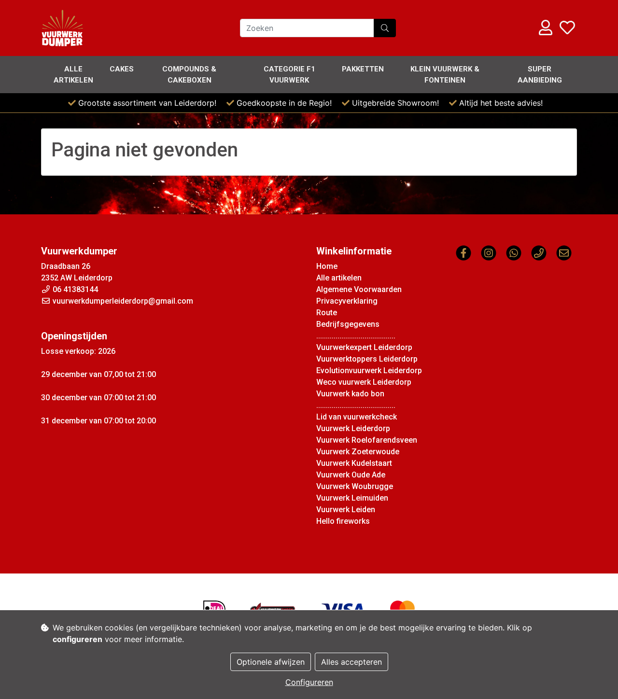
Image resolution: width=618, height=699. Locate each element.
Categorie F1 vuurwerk (289, 74)
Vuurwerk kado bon (350, 393)
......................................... (355, 335)
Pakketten (363, 69)
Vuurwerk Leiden (345, 509)
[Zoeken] (385, 28)
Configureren (309, 682)
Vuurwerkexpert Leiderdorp (364, 347)
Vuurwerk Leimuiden (352, 498)
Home (326, 266)
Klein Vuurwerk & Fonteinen (444, 74)
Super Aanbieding (540, 74)
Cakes (122, 69)
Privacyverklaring (347, 301)
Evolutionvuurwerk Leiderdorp (369, 370)
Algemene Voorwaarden (359, 289)
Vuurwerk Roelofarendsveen (366, 440)
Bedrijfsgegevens (347, 324)
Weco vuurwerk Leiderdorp (363, 382)
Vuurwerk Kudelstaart (354, 463)
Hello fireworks (343, 521)
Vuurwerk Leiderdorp (353, 428)
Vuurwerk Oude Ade (350, 474)
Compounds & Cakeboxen (189, 74)
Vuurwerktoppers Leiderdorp (367, 358)
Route (326, 312)
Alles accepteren (351, 662)
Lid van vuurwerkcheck (356, 416)
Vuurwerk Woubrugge (354, 486)
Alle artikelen (73, 74)
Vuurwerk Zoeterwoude (357, 451)
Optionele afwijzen (271, 662)
